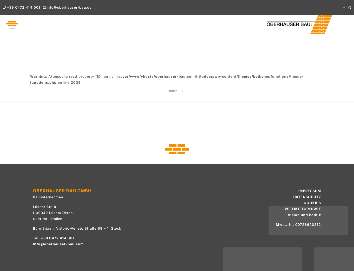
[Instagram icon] (349, 7)
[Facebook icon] (344, 7)
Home (172, 91)
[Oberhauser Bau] (299, 24)
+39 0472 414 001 (23, 7)
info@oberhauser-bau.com (71, 7)
